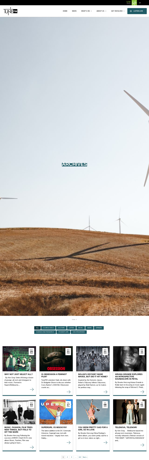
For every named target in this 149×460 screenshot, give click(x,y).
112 (80, 457)
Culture (61, 328)
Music (80, 328)
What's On (85, 11)
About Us (100, 11)
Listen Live (138, 11)
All (37, 328)
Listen (71, 328)
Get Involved (116, 11)
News (74, 11)
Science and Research (45, 332)
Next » (85, 457)
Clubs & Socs (48, 328)
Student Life (63, 332)
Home (65, 11)
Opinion (99, 328)
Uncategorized (79, 332)
